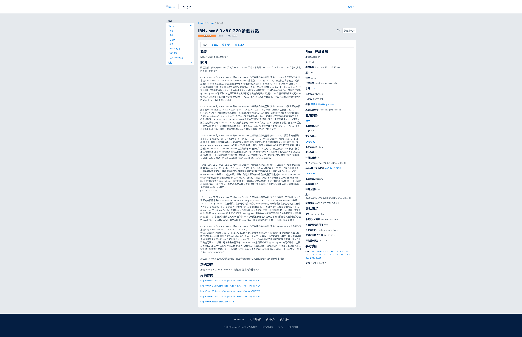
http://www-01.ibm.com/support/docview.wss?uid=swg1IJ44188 (230, 291)
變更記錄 (239, 44)
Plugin (186, 7)
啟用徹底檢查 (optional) (322, 104)
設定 (350, 6)
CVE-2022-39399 (313, 257)
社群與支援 (255, 319)
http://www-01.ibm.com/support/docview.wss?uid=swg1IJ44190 (230, 296)
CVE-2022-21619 (335, 251)
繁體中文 (348, 30)
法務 (280, 327)
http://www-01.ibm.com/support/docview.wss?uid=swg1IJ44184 (230, 285)
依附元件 (226, 44)
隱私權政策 (267, 327)
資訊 (205, 44)
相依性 (214, 44)
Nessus (210, 22)
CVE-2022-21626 (326, 254)
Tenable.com (239, 319)
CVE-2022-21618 (333, 168)
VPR (307, 120)
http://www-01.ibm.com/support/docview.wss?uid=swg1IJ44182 (230, 280)
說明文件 (270, 319)
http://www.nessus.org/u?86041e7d (217, 301)
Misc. (313, 88)
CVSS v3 (310, 173)
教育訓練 (284, 319)
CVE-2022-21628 (342, 254)
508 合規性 (293, 327)
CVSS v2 (310, 141)
